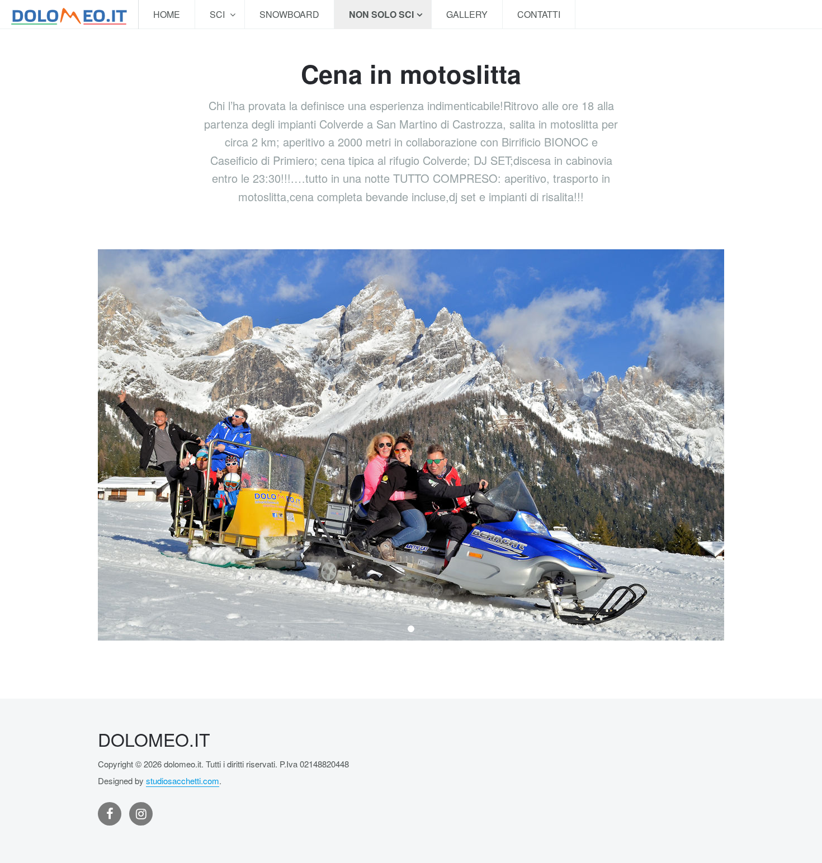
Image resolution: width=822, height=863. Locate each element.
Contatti (538, 14)
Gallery (467, 14)
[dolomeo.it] (69, 14)
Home (166, 14)
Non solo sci (381, 14)
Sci (218, 14)
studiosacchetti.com (182, 780)
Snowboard (289, 14)
